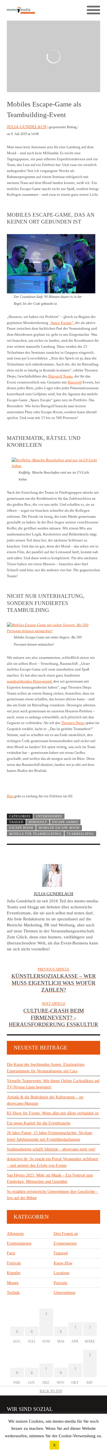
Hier (10, 796)
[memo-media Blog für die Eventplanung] (30, 10)
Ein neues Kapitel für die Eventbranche (38, 1123)
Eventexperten (65, 1243)
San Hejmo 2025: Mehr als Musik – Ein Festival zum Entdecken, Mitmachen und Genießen (50, 1178)
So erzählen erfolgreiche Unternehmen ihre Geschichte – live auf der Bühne (52, 1194)
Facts (11, 1253)
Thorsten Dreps (72, 723)
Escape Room (21, 827)
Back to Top (51, 1391)
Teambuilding (80, 833)
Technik (13, 1292)
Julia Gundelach (27, 126)
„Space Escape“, (62, 323)
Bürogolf (75, 382)
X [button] (54, 1445)
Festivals (14, 1263)
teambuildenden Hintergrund (29, 681)
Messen (13, 1283)
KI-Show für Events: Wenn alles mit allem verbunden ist (53, 1113)
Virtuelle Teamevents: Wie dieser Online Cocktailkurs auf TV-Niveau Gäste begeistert (53, 1084)
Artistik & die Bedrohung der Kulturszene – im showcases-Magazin (45, 1100)
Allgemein (15, 1233)
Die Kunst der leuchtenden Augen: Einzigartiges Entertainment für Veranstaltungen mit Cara (45, 1067)
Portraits (60, 1283)
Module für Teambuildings (35, 833)
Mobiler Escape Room (59, 827)
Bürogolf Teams (60, 376)
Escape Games (65, 822)
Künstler (14, 1273)
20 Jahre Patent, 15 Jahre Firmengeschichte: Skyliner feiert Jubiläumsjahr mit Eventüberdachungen (49, 1136)
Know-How (63, 1263)
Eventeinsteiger (19, 1243)
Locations (61, 1273)
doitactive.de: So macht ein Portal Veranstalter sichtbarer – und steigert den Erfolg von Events (52, 1162)
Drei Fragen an (66, 1233)
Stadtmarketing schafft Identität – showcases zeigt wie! (51, 1149)
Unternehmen (49, 816)
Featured (61, 1253)
